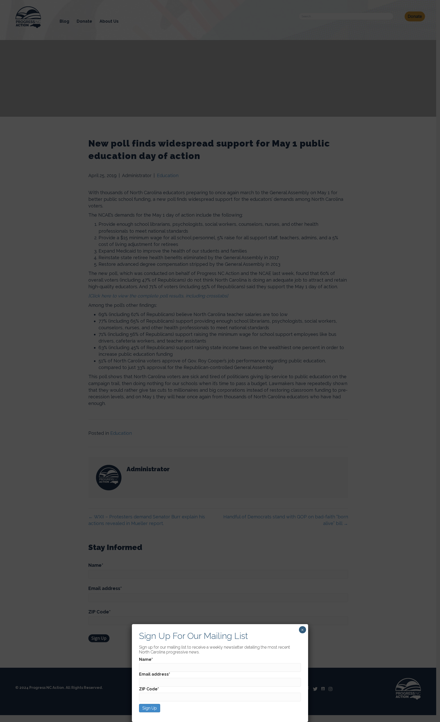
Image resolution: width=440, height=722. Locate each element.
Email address (154, 674)
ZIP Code (149, 689)
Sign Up (149, 708)
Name (146, 659)
